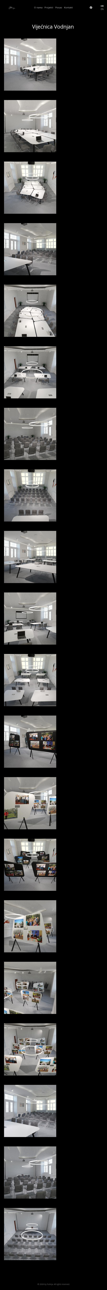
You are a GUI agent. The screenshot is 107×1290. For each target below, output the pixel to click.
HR (102, 6)
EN (102, 9)
